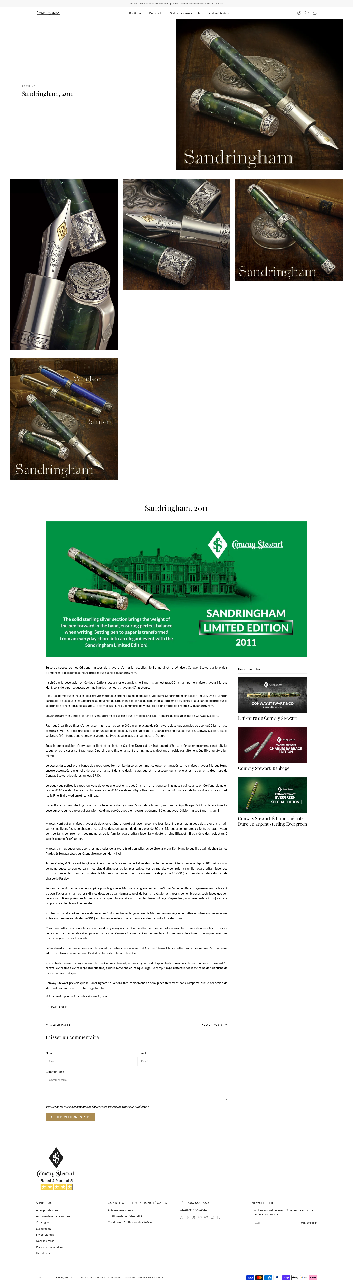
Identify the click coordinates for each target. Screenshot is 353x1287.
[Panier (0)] (315, 13)
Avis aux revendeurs (120, 1210)
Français (62, 1277)
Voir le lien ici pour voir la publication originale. (77, 996)
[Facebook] (188, 1218)
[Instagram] (181, 1218)
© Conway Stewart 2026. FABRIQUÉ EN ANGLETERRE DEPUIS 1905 (122, 1277)
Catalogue (42, 1222)
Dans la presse (45, 1240)
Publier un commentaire (70, 1117)
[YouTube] (212, 1218)
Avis (200, 13)
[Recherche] (307, 13)
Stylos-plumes (45, 1234)
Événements (43, 1228)
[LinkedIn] (218, 1218)
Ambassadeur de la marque (53, 1216)
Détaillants (43, 1253)
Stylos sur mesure (181, 13)
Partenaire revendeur (49, 1247)
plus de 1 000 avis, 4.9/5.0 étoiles (200, 3)
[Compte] (299, 13)
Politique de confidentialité (125, 1216)
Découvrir (155, 13)
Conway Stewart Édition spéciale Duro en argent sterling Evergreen (272, 821)
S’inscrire (308, 1223)
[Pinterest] (206, 1218)
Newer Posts (212, 1024)
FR (40, 1277)
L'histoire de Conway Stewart (267, 718)
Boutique (135, 13)
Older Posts (60, 1024)
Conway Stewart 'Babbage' (264, 768)
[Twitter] (194, 1218)
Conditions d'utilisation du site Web (130, 1222)
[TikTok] (200, 1218)
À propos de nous (47, 1210)
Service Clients (217, 13)
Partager (59, 1007)
